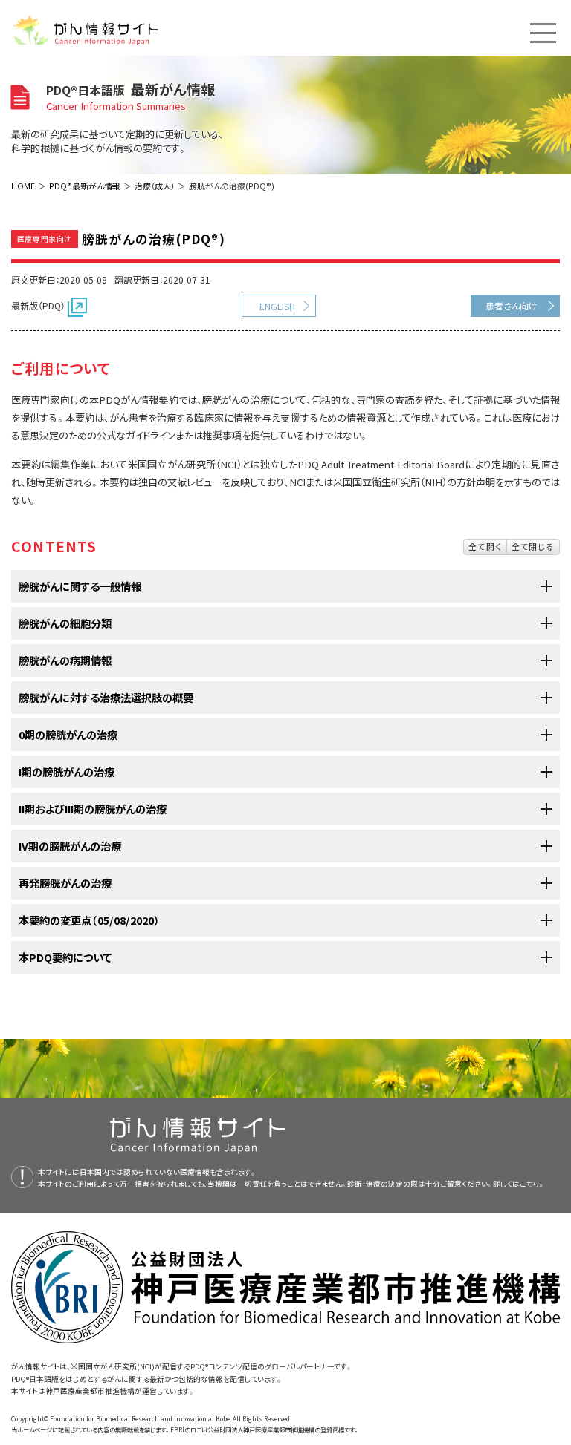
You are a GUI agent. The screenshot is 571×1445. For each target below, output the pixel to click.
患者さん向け (511, 305)
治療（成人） (155, 185)
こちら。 (532, 1184)
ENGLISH (277, 306)
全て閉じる (533, 546)
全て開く (485, 546)
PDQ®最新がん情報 (84, 185)
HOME (23, 185)
